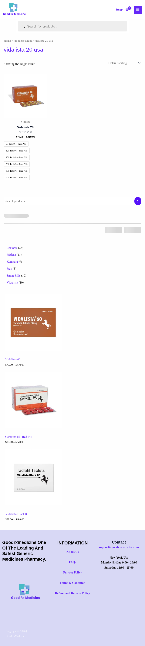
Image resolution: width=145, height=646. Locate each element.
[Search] (137, 201)
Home (7, 40)
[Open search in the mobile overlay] (72, 26)
